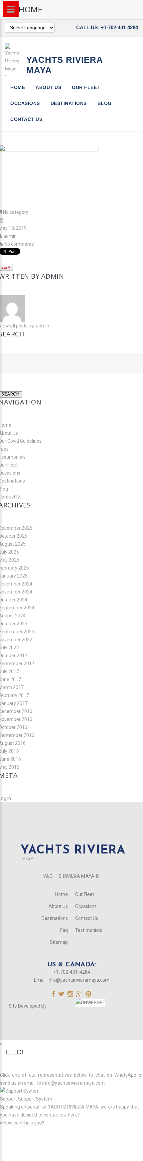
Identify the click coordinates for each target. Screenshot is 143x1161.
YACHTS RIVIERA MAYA (72, 1107)
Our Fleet (86, 87)
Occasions (25, 103)
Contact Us (26, 119)
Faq (64, 930)
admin (10, 236)
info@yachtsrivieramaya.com (78, 980)
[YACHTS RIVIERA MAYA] (71, 838)
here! (73, 1114)
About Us (48, 87)
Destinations (69, 103)
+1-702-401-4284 (71, 972)
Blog (104, 103)
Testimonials (88, 930)
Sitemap (59, 942)
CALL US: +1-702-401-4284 (107, 27)
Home (17, 87)
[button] (71, 1095)
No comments (19, 244)
